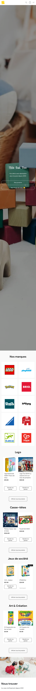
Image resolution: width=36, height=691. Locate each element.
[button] (3, 2)
